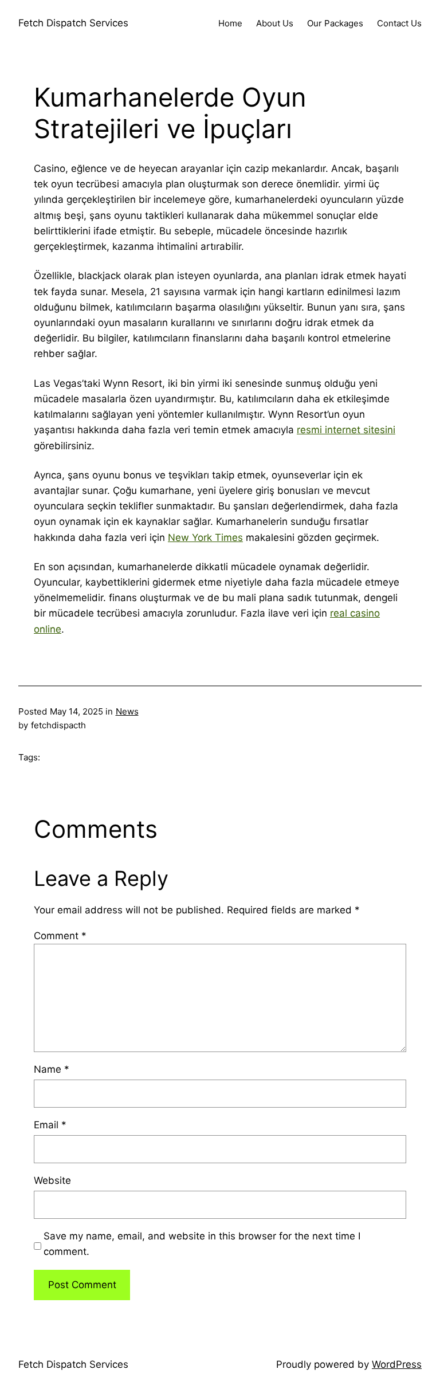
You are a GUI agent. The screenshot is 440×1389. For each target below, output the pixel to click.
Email (50, 1125)
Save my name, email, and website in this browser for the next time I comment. (202, 1243)
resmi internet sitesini (346, 429)
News (127, 711)
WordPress (397, 1364)
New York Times (205, 537)
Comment (60, 935)
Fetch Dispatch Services (73, 23)
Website (52, 1180)
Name (51, 1069)
